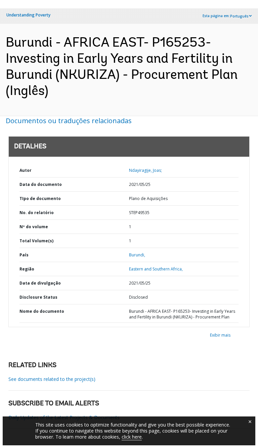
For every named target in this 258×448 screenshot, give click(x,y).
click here (132, 437)
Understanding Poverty (28, 15)
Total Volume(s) (36, 241)
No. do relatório (36, 212)
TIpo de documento (40, 198)
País (24, 255)
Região (26, 269)
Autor (25, 170)
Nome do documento (41, 311)
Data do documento (40, 184)
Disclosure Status (38, 297)
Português (239, 16)
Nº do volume (33, 227)
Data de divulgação (40, 283)
